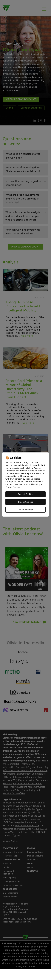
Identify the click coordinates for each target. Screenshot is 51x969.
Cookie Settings (25, 509)
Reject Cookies (25, 501)
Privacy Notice (12, 487)
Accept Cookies (25, 494)
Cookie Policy (33, 484)
